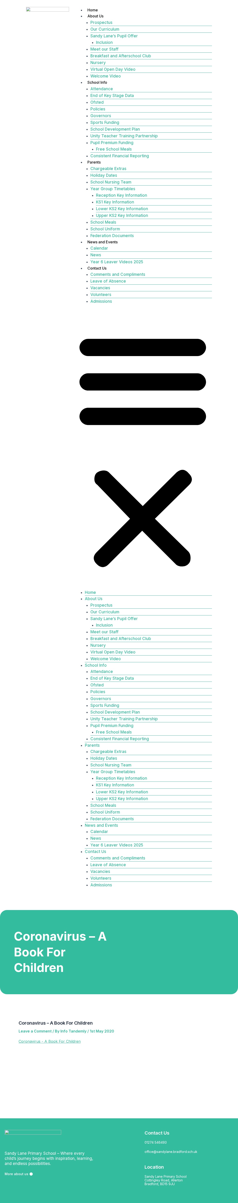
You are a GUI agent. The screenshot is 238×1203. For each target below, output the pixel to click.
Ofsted (97, 102)
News (95, 255)
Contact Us (96, 268)
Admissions (101, 301)
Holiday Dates (103, 175)
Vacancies (100, 288)
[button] (143, 449)
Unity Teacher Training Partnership (124, 136)
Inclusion (104, 42)
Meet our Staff (104, 49)
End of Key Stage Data (112, 95)
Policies (97, 109)
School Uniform (105, 229)
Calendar (99, 248)
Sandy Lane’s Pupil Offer (114, 36)
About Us (95, 16)
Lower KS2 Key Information (122, 208)
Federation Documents (112, 235)
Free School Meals (114, 149)
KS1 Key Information (115, 202)
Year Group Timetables (112, 189)
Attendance (101, 89)
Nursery (98, 62)
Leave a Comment (35, 1031)
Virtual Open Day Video (113, 69)
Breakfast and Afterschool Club (120, 56)
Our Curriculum (104, 29)
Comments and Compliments (117, 274)
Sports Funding (104, 122)
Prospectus (101, 22)
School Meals (103, 222)
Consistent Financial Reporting (119, 156)
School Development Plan (115, 129)
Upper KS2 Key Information (122, 215)
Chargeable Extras (108, 168)
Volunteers (100, 294)
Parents (94, 162)
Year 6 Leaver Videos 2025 (116, 262)
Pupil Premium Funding (111, 142)
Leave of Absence (108, 281)
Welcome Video (105, 76)
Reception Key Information (121, 195)
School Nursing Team (110, 182)
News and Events (102, 242)
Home (92, 10)
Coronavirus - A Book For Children (50, 1041)
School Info (97, 82)
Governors (100, 115)
